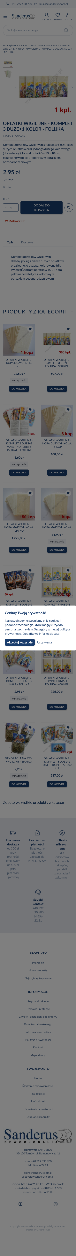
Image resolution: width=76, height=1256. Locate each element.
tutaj (57, 633)
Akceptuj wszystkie (20, 642)
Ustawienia (44, 642)
